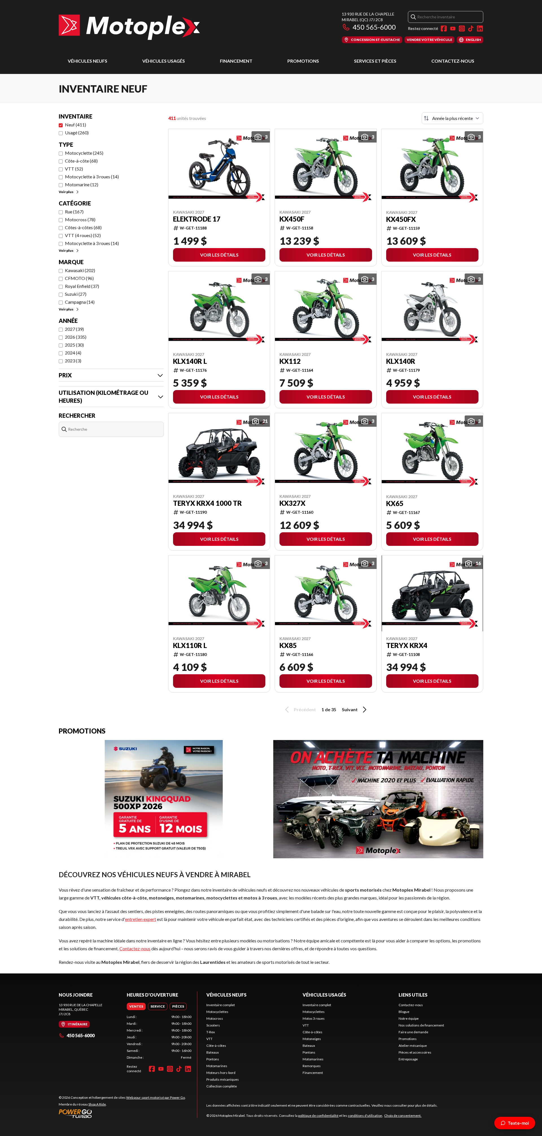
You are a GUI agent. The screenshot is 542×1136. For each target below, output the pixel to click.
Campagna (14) (80, 302)
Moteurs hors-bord (220, 1073)
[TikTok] (470, 28)
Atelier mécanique (413, 1045)
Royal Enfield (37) (82, 286)
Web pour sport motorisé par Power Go (155, 1097)
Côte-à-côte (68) (81, 160)
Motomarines (216, 1066)
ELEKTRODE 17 (196, 219)
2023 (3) (73, 360)
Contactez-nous (452, 61)
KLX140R (400, 361)
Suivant (350, 709)
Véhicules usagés (163, 61)
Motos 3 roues (314, 1018)
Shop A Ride (97, 1104)
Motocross (214, 1018)
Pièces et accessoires (415, 1052)
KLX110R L (190, 645)
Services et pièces (375, 61)
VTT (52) (74, 168)
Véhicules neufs (87, 61)
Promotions (303, 61)
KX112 (290, 361)
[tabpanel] (159, 1037)
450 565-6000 (374, 27)
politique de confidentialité (318, 1115)
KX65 (394, 503)
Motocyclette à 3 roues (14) (92, 176)
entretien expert (140, 919)
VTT (209, 1039)
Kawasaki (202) (80, 270)
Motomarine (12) (81, 184)
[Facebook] (443, 28)
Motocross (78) (80, 219)
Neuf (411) (75, 124)
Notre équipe (409, 1018)
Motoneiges (312, 1039)
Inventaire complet (220, 1005)
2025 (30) (74, 344)
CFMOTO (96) (79, 278)
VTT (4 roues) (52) (83, 235)
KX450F (291, 219)
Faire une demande (413, 1032)
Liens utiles (413, 994)
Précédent (305, 709)
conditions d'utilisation (365, 1115)
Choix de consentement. (402, 1115)
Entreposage (408, 1059)
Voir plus (66, 192)
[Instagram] (461, 28)
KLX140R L (190, 361)
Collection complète (221, 1086)
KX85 (288, 645)
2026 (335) (75, 337)
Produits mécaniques (222, 1079)
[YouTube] (452, 28)
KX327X (292, 503)
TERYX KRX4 (406, 645)
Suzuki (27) (75, 294)
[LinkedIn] (480, 28)
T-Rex (210, 1032)
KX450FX (401, 219)
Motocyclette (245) (84, 153)
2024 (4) (73, 352)
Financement (236, 61)
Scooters (213, 1025)
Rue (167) (74, 211)
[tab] (136, 1006)
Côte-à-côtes (216, 1045)
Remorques (312, 1066)
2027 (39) (74, 329)
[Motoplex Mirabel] (129, 27)
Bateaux (212, 1052)
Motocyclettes (217, 1012)
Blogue (404, 1012)
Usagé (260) (77, 132)
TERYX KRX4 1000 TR (207, 503)
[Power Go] (122, 1113)
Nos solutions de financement (421, 1025)
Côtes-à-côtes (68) (83, 227)
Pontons (212, 1059)
